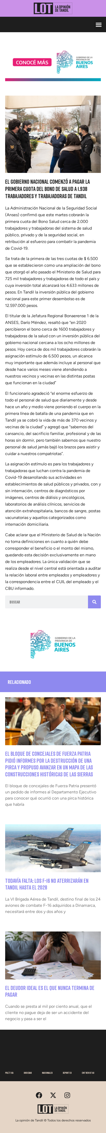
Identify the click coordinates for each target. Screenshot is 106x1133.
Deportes (67, 1072)
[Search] (94, 601)
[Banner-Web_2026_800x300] (53, 660)
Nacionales (47, 1072)
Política (9, 1072)
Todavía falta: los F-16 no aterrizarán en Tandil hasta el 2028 (47, 884)
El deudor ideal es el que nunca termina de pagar (49, 991)
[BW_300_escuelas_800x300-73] (53, 79)
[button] (99, 24)
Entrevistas (88, 1072)
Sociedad (28, 1072)
